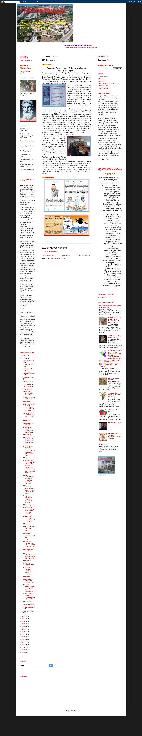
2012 (23, 647)
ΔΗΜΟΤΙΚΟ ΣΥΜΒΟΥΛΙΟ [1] (28, 564)
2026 (23, 356)
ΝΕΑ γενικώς (27, 420)
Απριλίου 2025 (28, 389)
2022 (23, 621)
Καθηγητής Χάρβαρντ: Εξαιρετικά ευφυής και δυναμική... (27, 571)
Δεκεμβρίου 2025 (29, 360)
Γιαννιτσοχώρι (42, 10)
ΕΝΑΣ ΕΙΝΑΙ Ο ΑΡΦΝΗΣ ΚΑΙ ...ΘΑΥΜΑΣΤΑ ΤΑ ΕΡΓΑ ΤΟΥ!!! (29, 519)
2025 (23, 358)
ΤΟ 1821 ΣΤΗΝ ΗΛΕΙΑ (115, 423)
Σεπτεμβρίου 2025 (29, 373)
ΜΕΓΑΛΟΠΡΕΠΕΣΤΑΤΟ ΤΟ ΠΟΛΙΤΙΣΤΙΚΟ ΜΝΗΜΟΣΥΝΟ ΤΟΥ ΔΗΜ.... (29, 407)
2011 (23, 650)
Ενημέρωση (102, 444)
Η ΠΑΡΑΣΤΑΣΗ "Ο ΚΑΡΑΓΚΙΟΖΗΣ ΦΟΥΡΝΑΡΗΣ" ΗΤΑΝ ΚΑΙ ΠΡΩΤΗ (28, 511)
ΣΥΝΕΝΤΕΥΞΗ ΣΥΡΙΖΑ (112, 410)
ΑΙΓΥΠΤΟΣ (102, 81)
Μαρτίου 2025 (28, 604)
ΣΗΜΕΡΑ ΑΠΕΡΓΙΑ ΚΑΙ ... (29, 537)
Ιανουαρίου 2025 (29, 611)
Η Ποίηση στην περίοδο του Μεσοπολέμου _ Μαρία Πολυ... (29, 430)
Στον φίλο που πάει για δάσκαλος (29, 398)
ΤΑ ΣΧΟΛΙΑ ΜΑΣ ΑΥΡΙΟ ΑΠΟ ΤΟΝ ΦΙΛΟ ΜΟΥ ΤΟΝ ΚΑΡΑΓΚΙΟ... (29, 470)
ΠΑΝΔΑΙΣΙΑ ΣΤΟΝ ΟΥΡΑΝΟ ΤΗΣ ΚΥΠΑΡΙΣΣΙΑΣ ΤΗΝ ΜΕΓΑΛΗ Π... (28, 441)
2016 (23, 637)
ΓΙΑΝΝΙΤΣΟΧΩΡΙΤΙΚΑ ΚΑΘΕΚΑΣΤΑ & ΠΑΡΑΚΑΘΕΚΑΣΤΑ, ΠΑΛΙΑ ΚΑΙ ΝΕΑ (114, 320)
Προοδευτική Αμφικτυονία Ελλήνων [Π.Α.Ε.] (29, 580)
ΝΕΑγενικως (27, 576)
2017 (23, 634)
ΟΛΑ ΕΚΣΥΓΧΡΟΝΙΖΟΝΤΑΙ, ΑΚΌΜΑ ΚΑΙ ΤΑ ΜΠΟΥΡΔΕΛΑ (29, 556)
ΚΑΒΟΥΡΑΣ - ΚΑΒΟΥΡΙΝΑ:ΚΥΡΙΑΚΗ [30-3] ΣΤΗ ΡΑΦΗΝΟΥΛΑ (29, 588)
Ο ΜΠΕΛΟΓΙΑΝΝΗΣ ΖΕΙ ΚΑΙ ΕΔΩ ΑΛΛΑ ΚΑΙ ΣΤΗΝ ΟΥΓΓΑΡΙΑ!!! (29, 596)
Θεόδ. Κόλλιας (26, 68)
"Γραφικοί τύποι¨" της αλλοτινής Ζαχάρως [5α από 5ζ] (114, 394)
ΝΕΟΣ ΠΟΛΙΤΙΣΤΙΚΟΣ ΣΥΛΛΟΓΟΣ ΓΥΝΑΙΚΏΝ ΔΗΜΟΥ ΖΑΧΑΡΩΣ (28, 479)
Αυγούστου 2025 (29, 377)
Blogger (73, 710)
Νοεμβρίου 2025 (29, 365)
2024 (23, 616)
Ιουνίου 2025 (28, 384)
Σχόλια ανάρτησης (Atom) (57, 258)
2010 (23, 652)
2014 (23, 642)
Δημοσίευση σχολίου (51, 251)
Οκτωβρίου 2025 (29, 369)
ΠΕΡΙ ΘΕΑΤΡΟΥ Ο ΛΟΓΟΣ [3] (28, 549)
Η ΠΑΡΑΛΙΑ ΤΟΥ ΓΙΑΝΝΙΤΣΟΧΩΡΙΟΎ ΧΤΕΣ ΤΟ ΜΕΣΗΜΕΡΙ (29, 463)
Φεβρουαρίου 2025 (29, 607)
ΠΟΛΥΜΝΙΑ (102, 79)
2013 (23, 644)
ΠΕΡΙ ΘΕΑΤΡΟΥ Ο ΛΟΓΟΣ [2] (28, 527)
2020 (23, 626)
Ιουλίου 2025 (28, 381)
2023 (23, 618)
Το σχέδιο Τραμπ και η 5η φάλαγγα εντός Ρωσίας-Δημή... (29, 453)
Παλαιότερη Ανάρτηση (83, 255)
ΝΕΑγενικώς (27, 401)
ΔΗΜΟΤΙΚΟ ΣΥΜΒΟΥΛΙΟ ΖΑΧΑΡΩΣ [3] (28, 393)
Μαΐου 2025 (27, 386)
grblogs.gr (104, 297)
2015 (23, 639)
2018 (23, 631)
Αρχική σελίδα (65, 255)
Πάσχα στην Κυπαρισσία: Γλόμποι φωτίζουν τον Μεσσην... (28, 499)
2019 (23, 629)
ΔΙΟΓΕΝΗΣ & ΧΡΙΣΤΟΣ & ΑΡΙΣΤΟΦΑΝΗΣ (115, 336)
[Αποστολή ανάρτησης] (46, 242)
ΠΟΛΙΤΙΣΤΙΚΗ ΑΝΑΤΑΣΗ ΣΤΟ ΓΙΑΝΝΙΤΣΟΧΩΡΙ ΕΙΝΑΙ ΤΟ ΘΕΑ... (29, 544)
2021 (23, 624)
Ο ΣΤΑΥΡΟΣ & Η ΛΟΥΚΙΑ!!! (28, 447)
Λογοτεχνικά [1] (103, 88)
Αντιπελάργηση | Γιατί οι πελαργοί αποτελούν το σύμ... (29, 415)
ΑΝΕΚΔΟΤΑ (26, 530)
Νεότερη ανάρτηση (48, 255)
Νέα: (99, 297)
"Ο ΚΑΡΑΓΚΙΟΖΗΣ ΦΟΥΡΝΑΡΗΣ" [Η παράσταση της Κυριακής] (29, 491)
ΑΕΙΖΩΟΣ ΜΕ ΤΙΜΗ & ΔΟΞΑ (29, 423)
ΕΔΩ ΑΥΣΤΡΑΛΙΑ (104, 86)
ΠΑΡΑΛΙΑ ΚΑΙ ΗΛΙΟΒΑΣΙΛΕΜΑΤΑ (109, 83)
